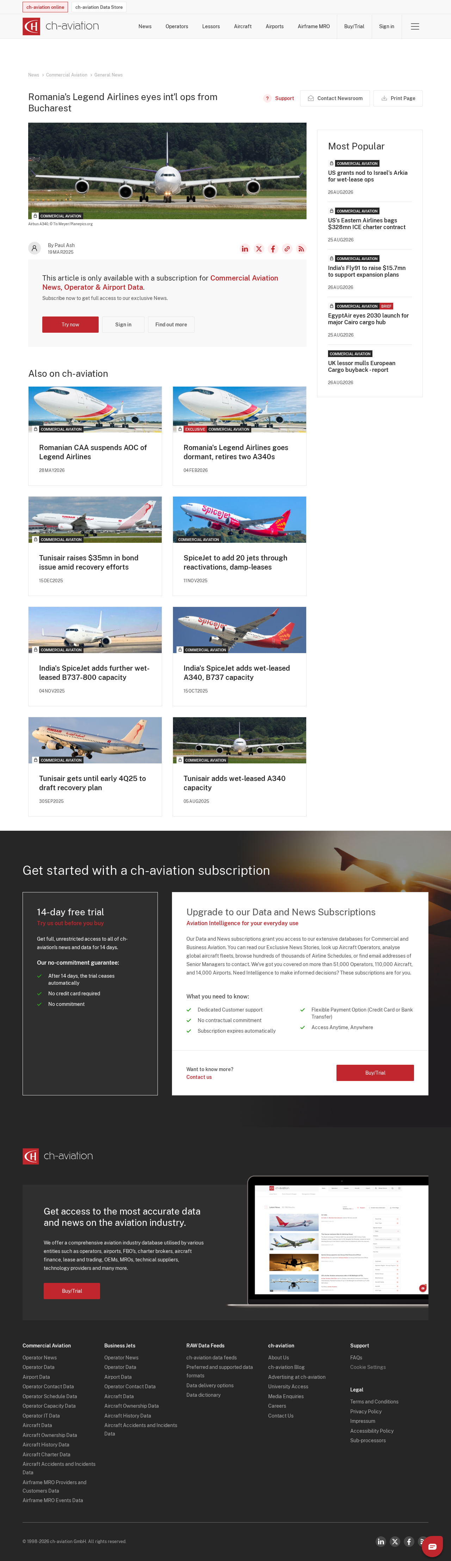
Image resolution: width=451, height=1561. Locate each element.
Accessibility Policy (372, 1431)
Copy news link (287, 249)
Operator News (40, 1357)
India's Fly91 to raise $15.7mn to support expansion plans (367, 271)
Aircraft (243, 26)
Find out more (171, 324)
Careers (277, 1406)
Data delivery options (210, 1385)
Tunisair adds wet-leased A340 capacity (235, 783)
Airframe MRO (314, 26)
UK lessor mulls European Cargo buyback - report (361, 366)
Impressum (362, 1421)
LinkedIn (245, 249)
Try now (70, 324)
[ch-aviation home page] (61, 26)
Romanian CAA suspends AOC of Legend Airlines (93, 452)
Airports (275, 26)
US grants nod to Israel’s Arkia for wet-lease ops (368, 176)
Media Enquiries (286, 1396)
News (145, 26)
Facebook (273, 249)
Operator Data (39, 1367)
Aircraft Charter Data (46, 1454)
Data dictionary (203, 1395)
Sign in (386, 26)
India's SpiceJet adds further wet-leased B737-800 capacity (94, 673)
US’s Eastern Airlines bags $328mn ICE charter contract (367, 224)
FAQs (356, 1357)
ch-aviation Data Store (99, 7)
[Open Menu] (415, 26)
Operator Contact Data (48, 1386)
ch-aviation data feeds (211, 1357)
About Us (278, 1357)
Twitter (395, 1541)
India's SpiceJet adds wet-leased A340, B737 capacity (237, 673)
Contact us (199, 1077)
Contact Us (281, 1416)
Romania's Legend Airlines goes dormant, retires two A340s (236, 452)
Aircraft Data (37, 1425)
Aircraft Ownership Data (50, 1435)
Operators (177, 26)
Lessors (211, 26)
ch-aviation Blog (286, 1367)
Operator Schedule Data (50, 1396)
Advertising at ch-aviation (297, 1377)
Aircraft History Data (46, 1445)
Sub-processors (368, 1440)
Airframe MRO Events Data (53, 1500)
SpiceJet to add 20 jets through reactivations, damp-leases (236, 562)
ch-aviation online (45, 7)
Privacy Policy (366, 1411)
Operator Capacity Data (49, 1406)
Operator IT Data (41, 1416)
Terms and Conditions (374, 1402)
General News (108, 75)
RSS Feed (301, 249)
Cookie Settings (368, 1367)
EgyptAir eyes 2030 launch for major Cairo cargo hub (368, 319)
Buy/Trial (354, 26)
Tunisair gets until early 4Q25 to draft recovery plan (92, 783)
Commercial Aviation (66, 75)
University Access (288, 1386)
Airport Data (36, 1377)
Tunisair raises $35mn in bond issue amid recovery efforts (88, 562)
